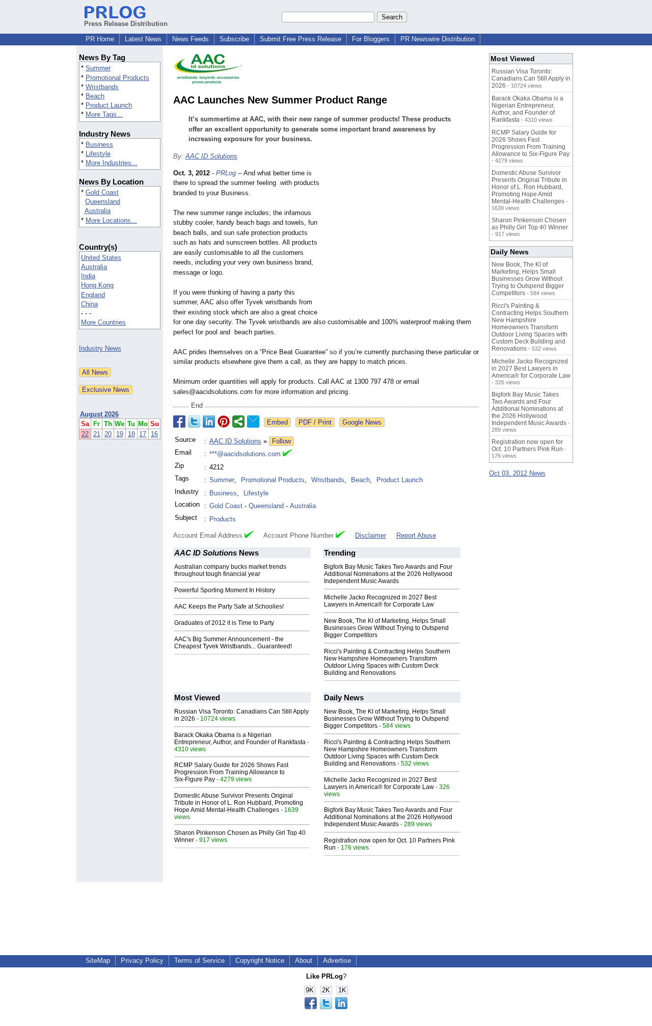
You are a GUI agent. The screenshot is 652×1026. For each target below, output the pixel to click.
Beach (95, 96)
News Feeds (190, 39)
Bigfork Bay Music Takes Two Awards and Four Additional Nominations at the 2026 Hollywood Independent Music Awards (388, 574)
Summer (98, 68)
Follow (281, 441)
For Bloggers (371, 39)
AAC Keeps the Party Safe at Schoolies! (229, 606)
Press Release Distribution (126, 24)
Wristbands (102, 87)
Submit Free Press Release (300, 39)
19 (119, 434)
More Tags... (104, 114)
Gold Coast (102, 192)
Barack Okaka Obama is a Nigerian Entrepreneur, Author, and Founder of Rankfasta (240, 738)
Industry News (100, 348)
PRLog (226, 173)
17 (142, 434)
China (89, 304)
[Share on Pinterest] (224, 421)
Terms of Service (199, 960)
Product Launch (109, 105)
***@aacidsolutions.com (245, 454)
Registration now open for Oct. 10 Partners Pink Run (527, 445)
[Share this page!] (326, 1007)
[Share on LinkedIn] (209, 421)
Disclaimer (370, 535)
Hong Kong (97, 285)
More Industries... (112, 163)
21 (96, 434)
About (303, 960)
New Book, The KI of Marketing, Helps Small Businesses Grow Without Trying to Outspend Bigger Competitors (386, 628)
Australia (98, 211)
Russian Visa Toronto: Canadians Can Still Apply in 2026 (531, 78)
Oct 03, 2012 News (517, 473)
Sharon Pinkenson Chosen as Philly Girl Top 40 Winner (530, 224)
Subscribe (234, 39)
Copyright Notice (259, 960)
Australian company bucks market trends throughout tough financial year (230, 570)
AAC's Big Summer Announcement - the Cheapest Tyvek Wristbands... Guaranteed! (233, 643)
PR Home (100, 39)
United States (101, 257)
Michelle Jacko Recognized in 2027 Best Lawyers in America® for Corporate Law (380, 601)
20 (108, 434)
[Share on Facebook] (179, 421)
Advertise (337, 960)
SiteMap (98, 960)
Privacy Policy (142, 960)
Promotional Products (117, 78)
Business (99, 144)
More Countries (103, 322)
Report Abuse (416, 535)
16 (154, 434)
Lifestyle (98, 153)
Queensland (102, 201)
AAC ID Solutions (211, 156)
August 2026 (99, 414)
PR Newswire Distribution (437, 39)
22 (85, 434)
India (88, 276)
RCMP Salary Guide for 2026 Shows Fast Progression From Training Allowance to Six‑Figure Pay (231, 772)
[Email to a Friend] (253, 421)
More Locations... (111, 220)
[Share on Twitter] (194, 421)
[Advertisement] (402, 243)
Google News (362, 422)
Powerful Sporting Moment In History (224, 590)
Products (222, 519)
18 (131, 434)
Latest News (143, 39)
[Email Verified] (287, 454)
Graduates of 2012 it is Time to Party (224, 622)
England (93, 295)
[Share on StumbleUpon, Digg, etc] (238, 421)
